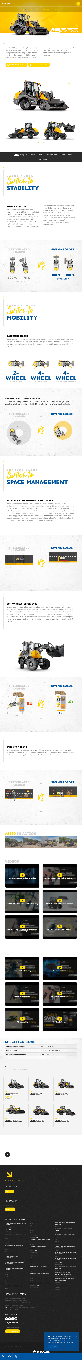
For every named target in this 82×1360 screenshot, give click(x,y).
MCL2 (6, 1272)
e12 (6, 1266)
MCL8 (6, 1283)
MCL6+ (6, 1281)
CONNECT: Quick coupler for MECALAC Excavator (20, 1307)
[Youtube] (12, 1318)
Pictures (62, 154)
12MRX (8, 1231)
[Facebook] (6, 1318)
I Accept (53, 1347)
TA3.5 (31, 1264)
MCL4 (6, 1274)
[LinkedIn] (9, 1318)
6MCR (6, 1249)
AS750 (31, 1223)
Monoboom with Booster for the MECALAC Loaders (18, 1303)
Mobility (40, 154)
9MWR (6, 1238)
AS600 (6, 1288)
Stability (32, 154)
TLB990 (57, 1244)
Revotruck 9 (34, 1287)
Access (9, 1191)
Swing (9, 1097)
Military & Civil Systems (61, 1276)
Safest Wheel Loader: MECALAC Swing (15, 1298)
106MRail (57, 1282)
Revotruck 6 (34, 1285)
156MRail (57, 1287)
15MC (6, 1260)
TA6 (31, 1269)
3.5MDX (32, 1276)
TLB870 (57, 1237)
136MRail (57, 1285)
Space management (51, 154)
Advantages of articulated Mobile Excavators (16, 1300)
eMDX (58, 1226)
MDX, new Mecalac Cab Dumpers (13, 1309)
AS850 (31, 1225)
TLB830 (57, 1232)
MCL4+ (7, 1276)
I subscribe (13, 1331)
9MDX (31, 1280)
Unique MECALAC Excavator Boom (14, 1305)
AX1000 (32, 1244)
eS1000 (33, 1235)
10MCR (6, 1254)
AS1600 (32, 1232)
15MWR (7, 1243)
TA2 (31, 1259)
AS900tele (32, 1228)
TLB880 (57, 1239)
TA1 (31, 1257)
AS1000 (32, 1230)
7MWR (6, 1236)
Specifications (43, 159)
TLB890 (57, 1242)
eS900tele (34, 1237)
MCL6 (6, 1279)
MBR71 (56, 1250)
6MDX (31, 1278)
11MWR (7, 1241)
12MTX (8, 1229)
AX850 (31, 1242)
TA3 (31, 1262)
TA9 (31, 1271)
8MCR (6, 1251)
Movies (70, 154)
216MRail (57, 1289)
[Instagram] (15, 1318)
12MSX (8, 1227)
